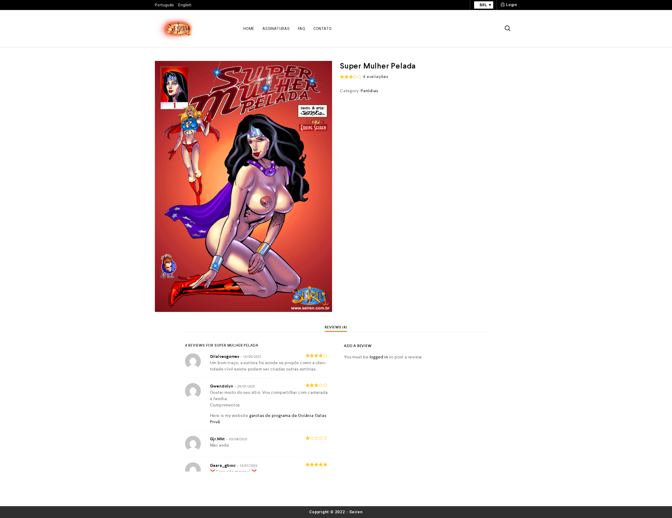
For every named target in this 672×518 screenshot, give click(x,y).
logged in (379, 357)
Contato (322, 29)
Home (248, 29)
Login (511, 5)
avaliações (375, 76)
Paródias (369, 90)
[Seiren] (175, 28)
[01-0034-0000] (243, 186)
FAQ (301, 29)
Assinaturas (276, 29)
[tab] (336, 327)
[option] (243, 186)
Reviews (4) (336, 327)
